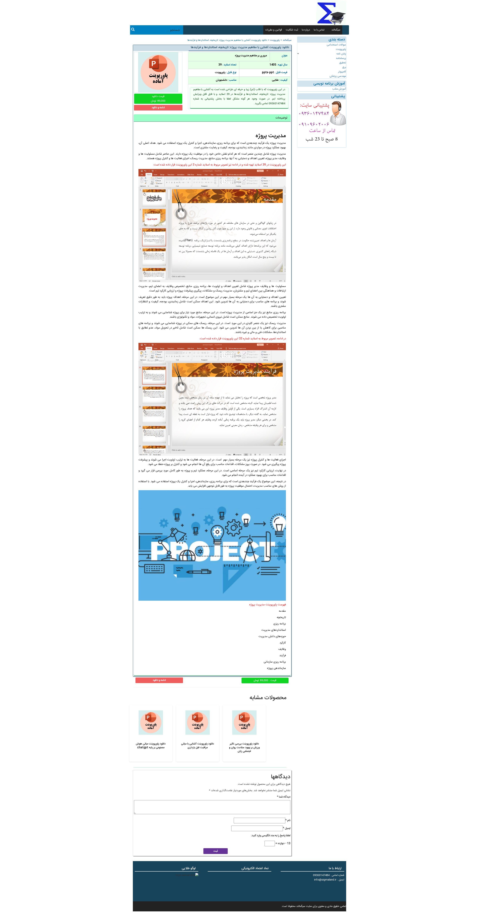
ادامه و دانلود (158, 107)
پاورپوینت (275, 40)
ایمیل (286, 828)
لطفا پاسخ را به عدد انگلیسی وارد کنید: (270, 835)
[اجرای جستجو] (133, 30)
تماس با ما (319, 30)
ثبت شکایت (292, 30)
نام (287, 820)
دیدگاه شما (283, 797)
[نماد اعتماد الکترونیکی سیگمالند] (259, 886)
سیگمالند (335, 30)
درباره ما (306, 30)
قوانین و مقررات (273, 30)
